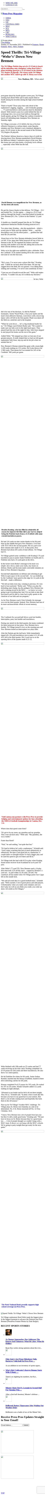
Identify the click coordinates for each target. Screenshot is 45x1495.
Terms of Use (19, 1486)
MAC (10, 47)
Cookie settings (33, 1486)
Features (35, 44)
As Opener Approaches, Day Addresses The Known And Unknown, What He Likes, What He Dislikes (25, 1341)
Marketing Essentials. (32, 1489)
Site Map (8, 1486)
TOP (2, 1493)
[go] (24, 9)
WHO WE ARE (12, 3)
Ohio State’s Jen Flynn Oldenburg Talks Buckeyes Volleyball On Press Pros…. (21, 1360)
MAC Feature (18, 47)
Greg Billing (5, 42)
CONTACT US (11, 5)
